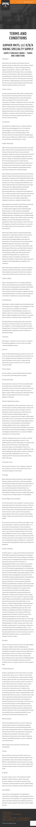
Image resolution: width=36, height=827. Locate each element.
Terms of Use (7, 816)
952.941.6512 (28, 2)
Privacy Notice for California (12, 814)
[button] (32, 7)
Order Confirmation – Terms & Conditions (16, 820)
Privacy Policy (7, 812)
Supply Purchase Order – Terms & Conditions (17, 818)
